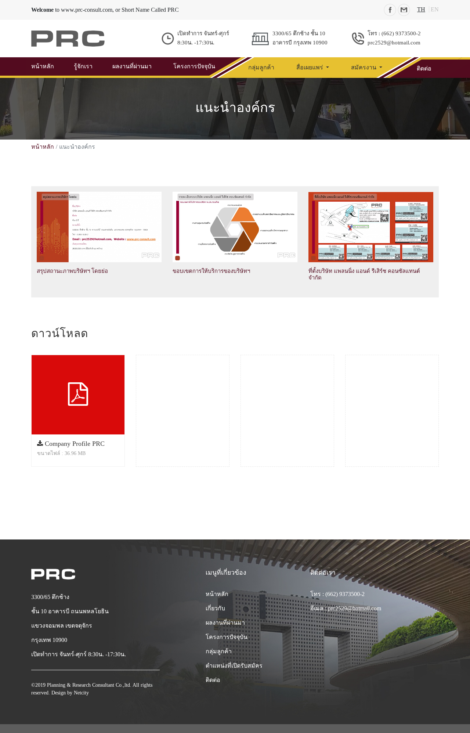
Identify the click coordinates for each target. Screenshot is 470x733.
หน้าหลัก (42, 66)
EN (435, 9)
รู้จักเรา (83, 66)
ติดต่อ (424, 68)
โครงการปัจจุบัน (194, 66)
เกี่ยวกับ (215, 608)
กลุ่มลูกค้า (261, 67)
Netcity (81, 693)
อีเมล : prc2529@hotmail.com (345, 608)
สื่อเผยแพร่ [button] (310, 67)
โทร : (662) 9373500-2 (337, 594)
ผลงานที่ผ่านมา (132, 66)
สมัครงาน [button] (364, 67)
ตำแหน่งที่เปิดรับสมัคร (234, 665)
